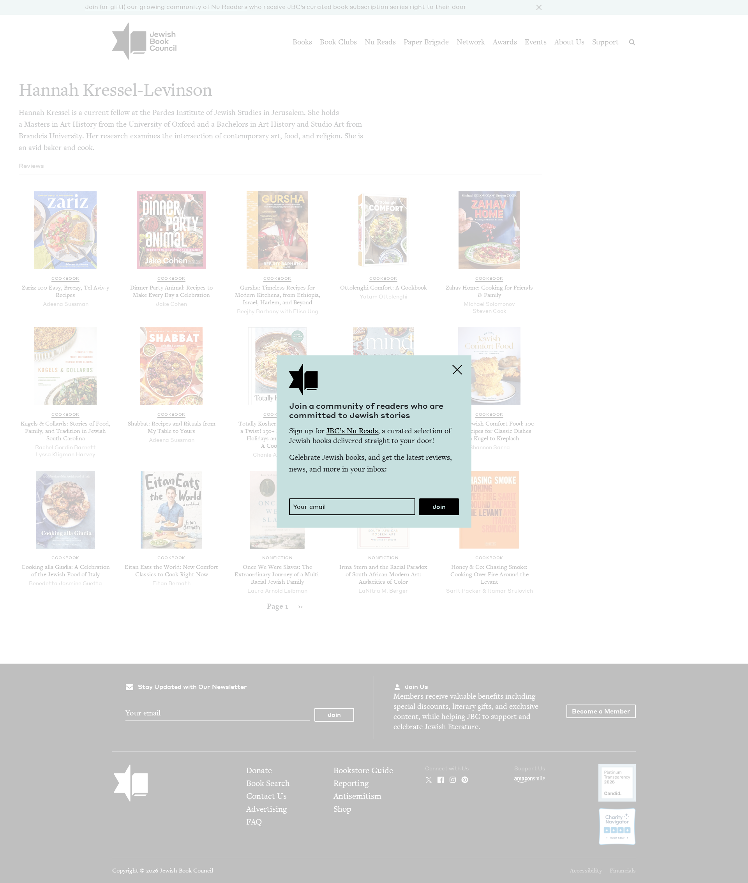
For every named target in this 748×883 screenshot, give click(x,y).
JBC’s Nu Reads (352, 430)
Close (457, 369)
